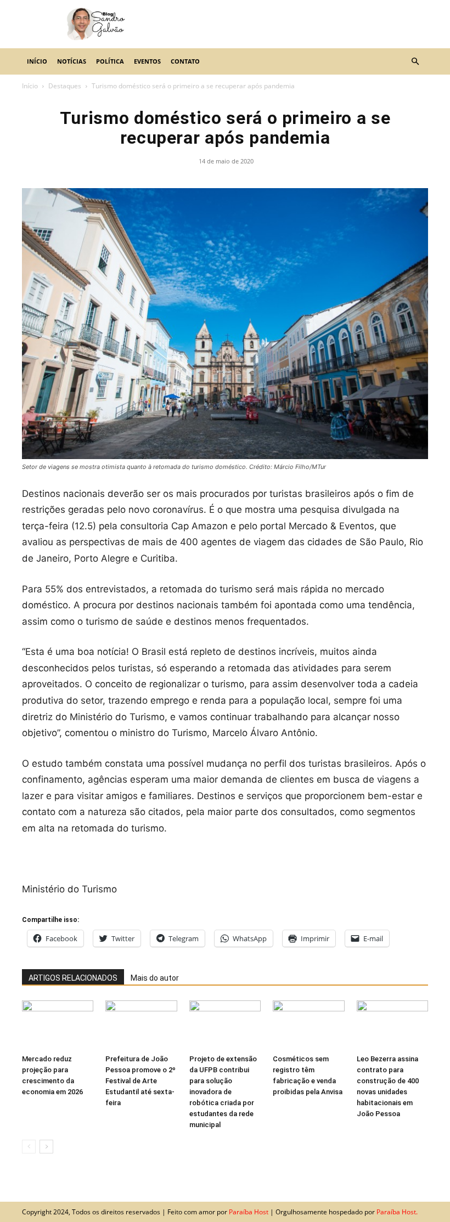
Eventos (147, 61)
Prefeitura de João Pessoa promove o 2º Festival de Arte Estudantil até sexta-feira (140, 1081)
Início (37, 61)
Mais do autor (155, 978)
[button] (415, 61)
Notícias (71, 61)
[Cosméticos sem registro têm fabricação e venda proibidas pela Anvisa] (308, 1025)
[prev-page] (29, 1146)
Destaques (64, 85)
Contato (185, 61)
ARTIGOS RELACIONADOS (73, 978)
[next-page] (46, 1146)
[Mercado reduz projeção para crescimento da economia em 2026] (57, 1025)
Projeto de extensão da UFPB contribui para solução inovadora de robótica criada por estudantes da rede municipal (223, 1092)
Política (110, 61)
